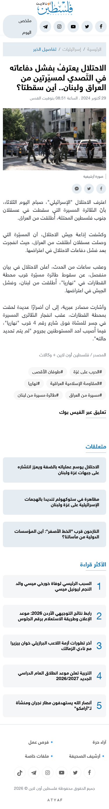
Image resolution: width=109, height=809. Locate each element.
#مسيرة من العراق (85, 395)
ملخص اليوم (25, 26)
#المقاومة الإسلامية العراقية (76, 383)
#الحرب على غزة (88, 372)
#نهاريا (34, 383)
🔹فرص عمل (41, 742)
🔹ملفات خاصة (40, 756)
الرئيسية (94, 49)
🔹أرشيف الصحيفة (87, 756)
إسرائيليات (71, 49)
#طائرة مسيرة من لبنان (38, 395)
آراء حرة (99, 742)
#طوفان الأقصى (47, 372)
